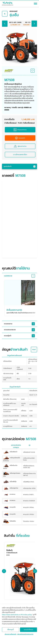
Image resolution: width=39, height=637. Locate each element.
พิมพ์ (34, 349)
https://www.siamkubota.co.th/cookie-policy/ (17, 614)
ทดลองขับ (21, 138)
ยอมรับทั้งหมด (28, 629)
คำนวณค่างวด (22, 129)
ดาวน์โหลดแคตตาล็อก (20, 154)
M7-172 (28, 23)
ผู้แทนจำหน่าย (22, 146)
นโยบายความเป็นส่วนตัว (10, 634)
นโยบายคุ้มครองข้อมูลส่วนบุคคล (25, 634)
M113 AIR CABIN (15, 23)
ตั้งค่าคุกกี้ (10, 629)
